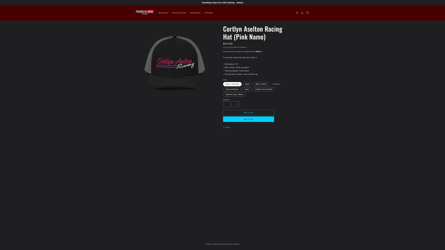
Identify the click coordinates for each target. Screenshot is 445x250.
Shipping (226, 47)
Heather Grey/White (264, 89)
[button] (164, 12)
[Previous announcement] (136, 2)
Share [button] (227, 127)
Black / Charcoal (232, 84)
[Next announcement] (308, 2)
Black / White (261, 84)
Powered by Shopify (232, 244)
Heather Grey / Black (234, 94)
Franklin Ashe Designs (218, 244)
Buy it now (248, 119)
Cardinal (277, 84)
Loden (246, 89)
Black (247, 84)
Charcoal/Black (232, 89)
